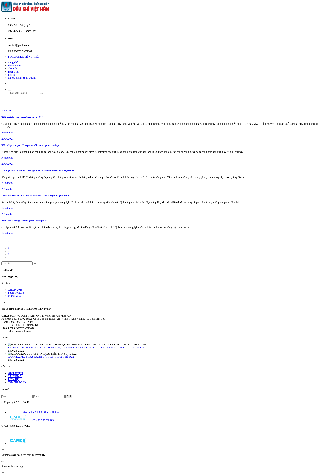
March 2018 (14, 295)
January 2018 (15, 289)
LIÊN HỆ (13, 379)
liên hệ (11, 74)
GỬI (69, 396)
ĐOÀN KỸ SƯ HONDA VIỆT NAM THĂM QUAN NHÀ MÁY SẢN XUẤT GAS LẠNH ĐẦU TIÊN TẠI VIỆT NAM (76, 347)
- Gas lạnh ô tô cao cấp (41, 419)
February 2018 (16, 292)
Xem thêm (7, 132)
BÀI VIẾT (14, 71)
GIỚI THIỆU (15, 373)
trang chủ (13, 62)
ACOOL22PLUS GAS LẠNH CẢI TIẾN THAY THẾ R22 (41, 356)
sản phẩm (13, 68)
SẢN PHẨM (15, 376)
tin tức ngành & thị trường (22, 77)
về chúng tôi (14, 65)
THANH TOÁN (17, 382)
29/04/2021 (7, 110)
